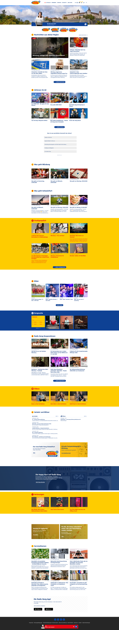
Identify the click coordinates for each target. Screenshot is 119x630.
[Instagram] (58, 619)
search (86, 2)
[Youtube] (61, 619)
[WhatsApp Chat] (85, 24)
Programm (54, 2)
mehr (57, 416)
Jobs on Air (70, 2)
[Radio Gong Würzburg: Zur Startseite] (35, 2)
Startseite (45, 2)
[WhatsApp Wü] (64, 619)
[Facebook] (55, 619)
